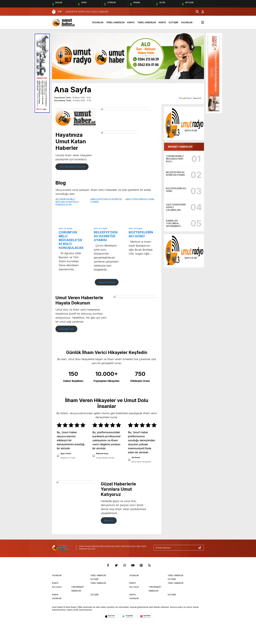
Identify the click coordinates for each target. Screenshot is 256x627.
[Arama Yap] (196, 11)
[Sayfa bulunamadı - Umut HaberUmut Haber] (67, 22)
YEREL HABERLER (115, 22)
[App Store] (110, 616)
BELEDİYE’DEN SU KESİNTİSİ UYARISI (105, 236)
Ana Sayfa (57, 587)
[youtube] (133, 565)
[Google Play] (128, 616)
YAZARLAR (97, 22)
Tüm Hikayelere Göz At (72, 166)
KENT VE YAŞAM (65, 228)
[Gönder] (200, 547)
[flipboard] (141, 565)
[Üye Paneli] (201, 11)
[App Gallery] (145, 616)
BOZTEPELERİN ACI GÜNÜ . (141, 234)
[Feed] (149, 565)
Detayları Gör (66, 329)
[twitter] (116, 565)
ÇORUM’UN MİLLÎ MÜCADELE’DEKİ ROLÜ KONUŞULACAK (71, 240)
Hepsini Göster (106, 282)
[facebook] (108, 565)
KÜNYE (131, 22)
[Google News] (190, 98)
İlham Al (108, 520)
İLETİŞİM (173, 22)
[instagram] (124, 565)
